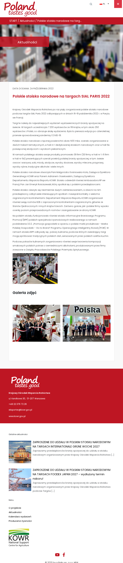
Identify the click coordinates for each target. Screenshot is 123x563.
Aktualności (15, 512)
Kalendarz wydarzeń (20, 516)
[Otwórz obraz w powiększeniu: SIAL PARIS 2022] (36, 323)
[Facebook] (64, 555)
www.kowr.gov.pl (17, 416)
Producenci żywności (20, 520)
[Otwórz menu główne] (118, 4)
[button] (91, 3)
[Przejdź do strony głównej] (20, 8)
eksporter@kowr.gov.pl (20, 409)
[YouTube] (57, 555)
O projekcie (15, 507)
